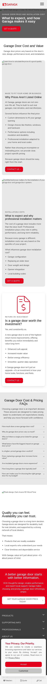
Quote (24, 680)
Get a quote (13, 281)
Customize (23, 671)
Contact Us (13, 169)
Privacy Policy (14, 658)
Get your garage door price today (22, 600)
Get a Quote (10, 28)
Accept (23, 664)
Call (40, 680)
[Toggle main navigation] (42, 4)
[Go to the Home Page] (18, 4)
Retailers (8, 680)
